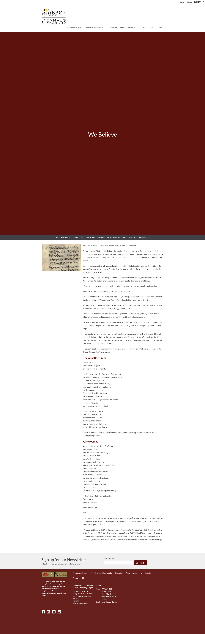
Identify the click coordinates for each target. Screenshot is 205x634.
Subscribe (141, 562)
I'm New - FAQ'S (78, 237)
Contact (189, 2)
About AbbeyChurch (63, 237)
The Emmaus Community (95, 27)
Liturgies (113, 27)
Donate (152, 27)
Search (182, 2)
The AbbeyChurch (73, 27)
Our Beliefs (90, 237)
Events (143, 27)
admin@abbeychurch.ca (109, 602)
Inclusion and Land (113, 237)
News (161, 27)
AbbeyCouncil (144, 237)
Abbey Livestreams (128, 27)
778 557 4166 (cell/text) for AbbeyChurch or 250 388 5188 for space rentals (109, 594)
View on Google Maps (80, 603)
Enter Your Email (109, 558)
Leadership (101, 237)
